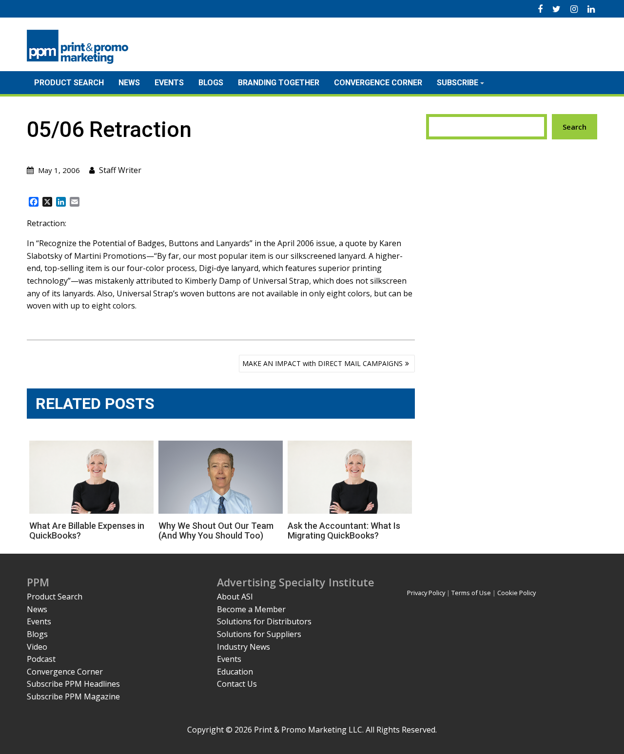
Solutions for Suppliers (259, 634)
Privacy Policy (426, 592)
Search (574, 127)
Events (169, 82)
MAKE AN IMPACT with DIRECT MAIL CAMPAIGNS (322, 363)
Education (235, 671)
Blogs (210, 82)
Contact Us (237, 683)
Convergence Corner (378, 82)
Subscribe (457, 82)
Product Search (69, 82)
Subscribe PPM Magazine (73, 696)
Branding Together (278, 82)
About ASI (235, 596)
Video (37, 646)
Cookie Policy (516, 592)
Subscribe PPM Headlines (73, 683)
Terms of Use (471, 592)
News (129, 82)
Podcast (41, 659)
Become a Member (251, 609)
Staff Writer (120, 170)
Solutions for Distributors (264, 621)
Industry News (243, 646)
